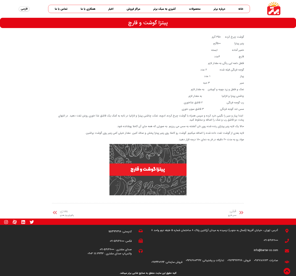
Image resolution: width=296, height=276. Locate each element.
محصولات (195, 9)
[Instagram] (6, 222)
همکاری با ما (88, 9)
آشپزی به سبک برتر (164, 9)
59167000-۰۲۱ (117, 241)
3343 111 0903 (96, 253)
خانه (240, 9)
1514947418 (114, 231)
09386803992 (193, 260)
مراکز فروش (133, 9)
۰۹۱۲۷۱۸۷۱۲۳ (261, 260)
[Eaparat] (14, 222)
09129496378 (234, 260)
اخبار (110, 9)
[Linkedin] (23, 222)
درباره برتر (219, 9)
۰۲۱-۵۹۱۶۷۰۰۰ (271, 240)
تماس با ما (61, 9)
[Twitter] (31, 222)
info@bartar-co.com (266, 250)
